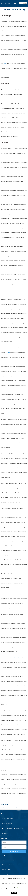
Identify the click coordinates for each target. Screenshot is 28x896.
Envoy (19, 657)
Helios (5, 63)
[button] (14, 3)
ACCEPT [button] (14, 892)
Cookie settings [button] (21, 888)
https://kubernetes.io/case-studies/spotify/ (10, 808)
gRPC (15, 657)
